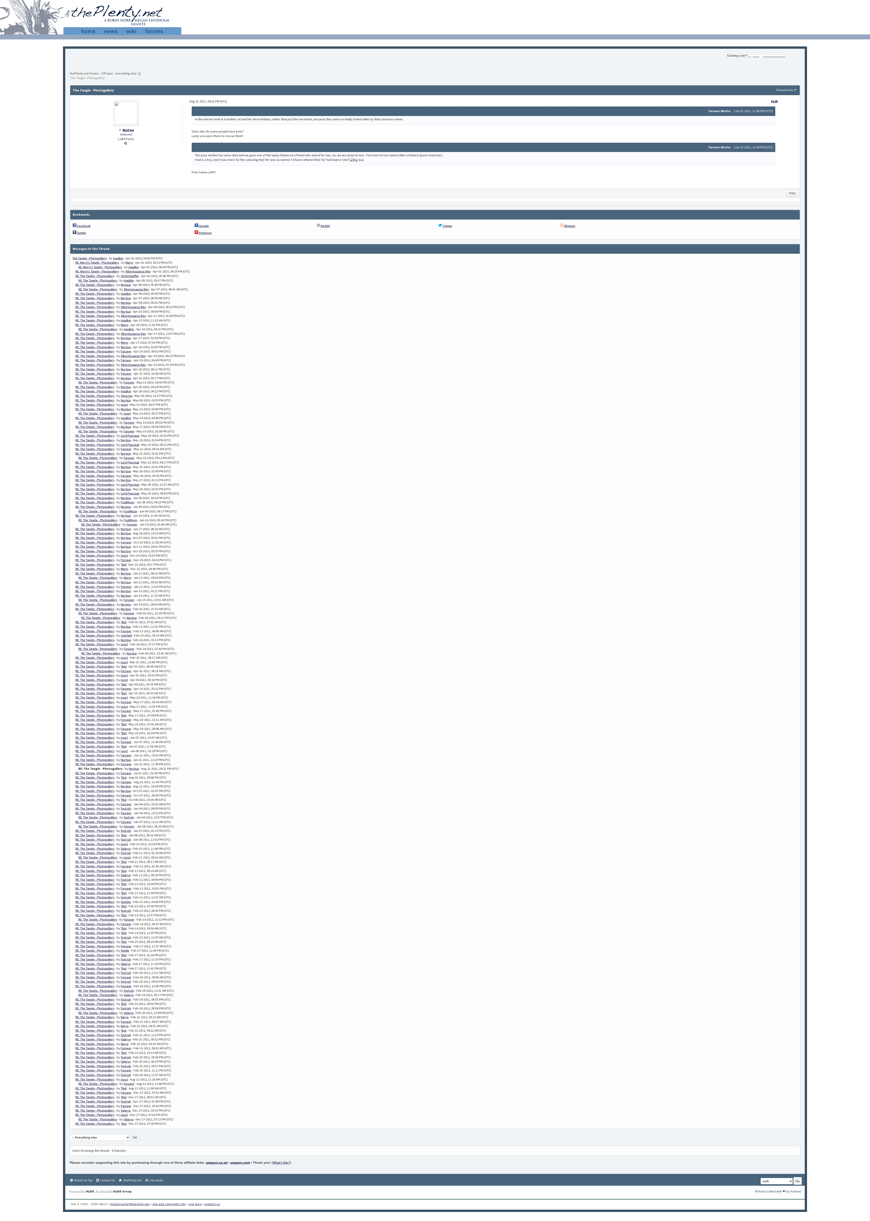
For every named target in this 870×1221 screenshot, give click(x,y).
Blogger (569, 226)
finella (125, 950)
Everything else (126, 73)
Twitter (447, 226)
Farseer (126, 351)
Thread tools (784, 90)
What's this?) (282, 1162)
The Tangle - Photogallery (89, 258)
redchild (126, 635)
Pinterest (205, 233)
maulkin (118, 258)
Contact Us (107, 1180)
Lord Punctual (130, 436)
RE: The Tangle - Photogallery (94, 276)
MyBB (90, 1191)
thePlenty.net (132, 1180)
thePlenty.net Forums (84, 73)
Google (203, 226)
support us (212, 1204)
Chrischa (126, 396)
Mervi (129, 263)
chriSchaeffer (130, 276)
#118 (774, 101)
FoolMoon (127, 502)
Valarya (125, 849)
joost (124, 405)
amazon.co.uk (216, 1162)
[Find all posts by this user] (125, 143)
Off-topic (107, 73)
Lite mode (156, 1180)
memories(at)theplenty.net (130, 1204)
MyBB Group (122, 1191)
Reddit (325, 226)
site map (195, 1204)
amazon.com (240, 1162)
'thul (123, 564)
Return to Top (83, 1180)
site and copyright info (169, 1204)
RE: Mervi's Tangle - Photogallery (97, 263)
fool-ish (126, 808)
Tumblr (81, 233)
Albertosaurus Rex (138, 271)
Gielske (126, 902)
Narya (124, 1017)
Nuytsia (128, 130)
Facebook (83, 226)
